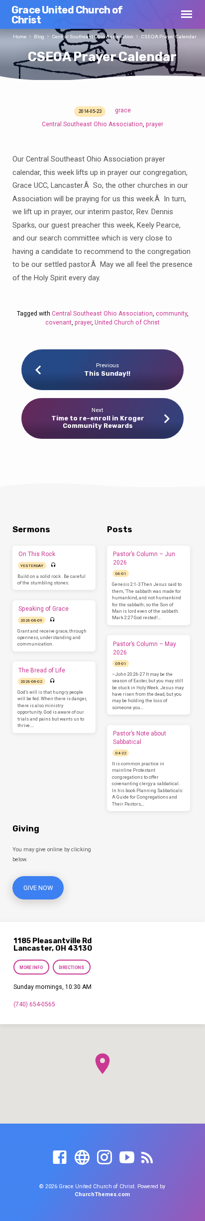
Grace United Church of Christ (67, 15)
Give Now (38, 888)
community (171, 313)
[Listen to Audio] (53, 565)
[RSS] (147, 1157)
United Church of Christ (127, 322)
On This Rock (36, 554)
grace (123, 110)
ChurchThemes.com (102, 1194)
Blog (39, 36)
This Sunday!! (107, 373)
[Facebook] (60, 1157)
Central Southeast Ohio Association (92, 36)
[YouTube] (127, 1157)
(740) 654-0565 (34, 1004)
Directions (71, 967)
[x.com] (82, 1157)
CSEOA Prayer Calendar (169, 36)
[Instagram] (104, 1157)
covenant (58, 322)
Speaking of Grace (43, 608)
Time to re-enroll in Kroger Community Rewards (97, 421)
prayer (154, 124)
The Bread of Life (41, 670)
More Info (31, 967)
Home (19, 36)
